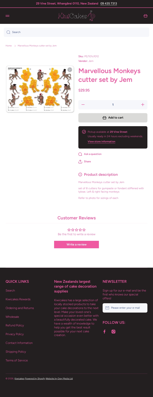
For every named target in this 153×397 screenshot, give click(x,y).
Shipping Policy (16, 351)
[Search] (7, 32)
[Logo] (76, 15)
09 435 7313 (108, 3)
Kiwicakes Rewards (18, 299)
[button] (84, 161)
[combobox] (76, 32)
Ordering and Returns (20, 308)
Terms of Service (17, 360)
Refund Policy (15, 325)
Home (9, 45)
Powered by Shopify (35, 378)
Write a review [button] (77, 244)
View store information (101, 141)
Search (10, 290)
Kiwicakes (19, 378)
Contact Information (19, 343)
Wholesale (12, 317)
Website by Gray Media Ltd (59, 378)
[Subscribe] (142, 308)
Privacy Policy (15, 334)
